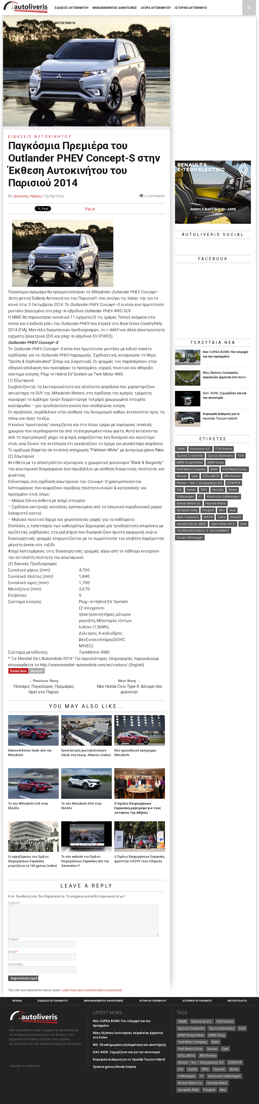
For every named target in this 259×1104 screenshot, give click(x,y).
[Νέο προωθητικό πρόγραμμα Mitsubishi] (139, 744)
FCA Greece (223, 449)
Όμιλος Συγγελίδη (190, 455)
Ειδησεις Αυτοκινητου (72, 8)
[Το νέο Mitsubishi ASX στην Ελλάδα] (86, 797)
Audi (232, 510)
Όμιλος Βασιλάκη (220, 455)
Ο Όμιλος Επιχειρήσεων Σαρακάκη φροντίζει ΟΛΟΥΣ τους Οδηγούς (139, 859)
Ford (241, 455)
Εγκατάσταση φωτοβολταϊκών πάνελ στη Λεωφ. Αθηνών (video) (86, 753)
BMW (214, 469)
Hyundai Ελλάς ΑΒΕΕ (191, 524)
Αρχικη (17, 1001)
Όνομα (13, 939)
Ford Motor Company (191, 469)
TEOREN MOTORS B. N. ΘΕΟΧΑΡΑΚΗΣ (203, 531)
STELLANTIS (211, 476)
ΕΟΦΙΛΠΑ (233, 483)
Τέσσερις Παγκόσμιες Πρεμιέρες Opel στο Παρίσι (43, 689)
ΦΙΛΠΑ (208, 517)
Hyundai (218, 490)
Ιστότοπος (15, 964)
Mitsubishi (37, 671)
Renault (235, 517)
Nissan (182, 476)
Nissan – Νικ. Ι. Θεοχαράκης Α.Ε (199, 483)
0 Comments (154, 196)
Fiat (179, 490)
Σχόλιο (14, 903)
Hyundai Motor (216, 503)
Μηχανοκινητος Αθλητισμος (115, 8)
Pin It (90, 209)
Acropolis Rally (187, 510)
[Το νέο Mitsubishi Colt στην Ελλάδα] (33, 797)
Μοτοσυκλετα (65, 23)
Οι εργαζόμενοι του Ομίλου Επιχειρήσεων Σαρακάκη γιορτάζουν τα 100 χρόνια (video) (32, 861)
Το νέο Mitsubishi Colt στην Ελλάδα (28, 806)
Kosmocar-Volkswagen (223, 496)
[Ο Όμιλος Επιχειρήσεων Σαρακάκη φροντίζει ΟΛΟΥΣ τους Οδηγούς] (139, 850)
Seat (243, 524)
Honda (191, 490)
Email (13, 952)
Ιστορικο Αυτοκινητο (191, 8)
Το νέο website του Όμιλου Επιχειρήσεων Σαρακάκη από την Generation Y (85, 861)
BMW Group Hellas (190, 462)
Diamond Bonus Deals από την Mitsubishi (30, 753)
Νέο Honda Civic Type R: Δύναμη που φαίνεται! (129, 689)
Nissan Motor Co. (189, 503)
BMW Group (215, 462)
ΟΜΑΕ (181, 449)
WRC (204, 490)
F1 (200, 496)
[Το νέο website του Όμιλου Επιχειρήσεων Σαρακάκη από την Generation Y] (86, 850)
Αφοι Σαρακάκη (188, 517)
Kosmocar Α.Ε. (200, 449)
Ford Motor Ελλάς (235, 469)
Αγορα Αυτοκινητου (156, 8)
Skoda (232, 490)
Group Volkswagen (190, 537)
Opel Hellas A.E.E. (223, 524)
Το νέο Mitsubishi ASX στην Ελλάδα (81, 806)
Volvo (221, 517)
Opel (194, 476)
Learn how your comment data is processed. (92, 990)
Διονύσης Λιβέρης (28, 196)
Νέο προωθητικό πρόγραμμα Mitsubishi (135, 753)
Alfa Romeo (232, 476)
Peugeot (208, 510)
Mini (222, 510)
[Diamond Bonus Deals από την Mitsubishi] (33, 744)
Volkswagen (185, 496)
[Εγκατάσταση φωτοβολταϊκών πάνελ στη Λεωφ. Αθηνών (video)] (86, 744)
